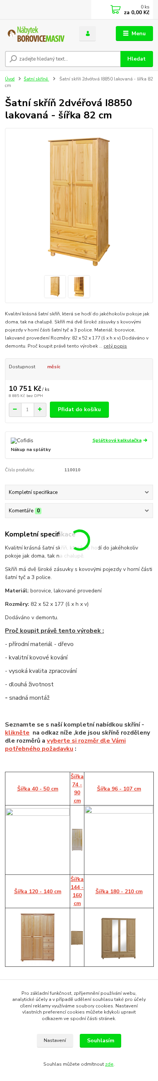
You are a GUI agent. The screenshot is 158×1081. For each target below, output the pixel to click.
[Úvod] (36, 33)
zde (109, 1064)
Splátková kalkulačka (117, 440)
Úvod (10, 79)
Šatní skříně (36, 79)
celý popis (115, 346)
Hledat (136, 58)
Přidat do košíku (79, 409)
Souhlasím (100, 1040)
